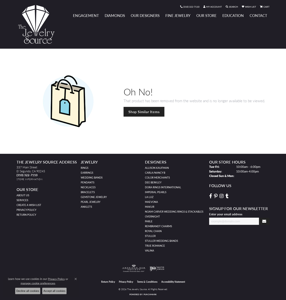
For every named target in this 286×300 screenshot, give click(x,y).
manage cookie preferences (38, 283)
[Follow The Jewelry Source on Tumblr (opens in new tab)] (226, 196)
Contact (258, 15)
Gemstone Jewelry (94, 197)
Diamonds (115, 15)
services (22, 200)
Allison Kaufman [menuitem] (157, 168)
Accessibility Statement (173, 281)
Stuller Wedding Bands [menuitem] (161, 241)
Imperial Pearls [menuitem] (155, 192)
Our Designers (145, 15)
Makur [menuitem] (149, 207)
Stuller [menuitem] (150, 236)
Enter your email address (225, 214)
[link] (189, 7)
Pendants (87, 182)
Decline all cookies (27, 290)
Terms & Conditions (147, 281)
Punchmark (150, 294)
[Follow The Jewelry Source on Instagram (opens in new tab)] (221, 196)
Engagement (86, 15)
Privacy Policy (26, 210)
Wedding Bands (92, 177)
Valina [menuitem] (149, 250)
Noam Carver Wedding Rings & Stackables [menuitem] (174, 211)
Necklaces (88, 187)
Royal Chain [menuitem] (153, 231)
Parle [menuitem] (149, 221)
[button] (212, 7)
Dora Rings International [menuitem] (163, 187)
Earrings (87, 172)
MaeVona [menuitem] (151, 202)
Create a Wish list (29, 205)
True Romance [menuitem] (155, 245)
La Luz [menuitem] (149, 197)
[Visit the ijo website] (157, 268)
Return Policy (26, 214)
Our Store (206, 15)
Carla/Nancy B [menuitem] (155, 172)
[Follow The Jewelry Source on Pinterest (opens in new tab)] (216, 196)
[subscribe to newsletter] (264, 221)
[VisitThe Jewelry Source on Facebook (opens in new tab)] (210, 196)
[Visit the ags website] (134, 268)
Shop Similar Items (144, 111)
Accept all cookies (54, 290)
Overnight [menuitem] (152, 216)
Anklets (86, 207)
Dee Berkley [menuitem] (153, 182)
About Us (23, 195)
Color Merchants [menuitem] (157, 177)
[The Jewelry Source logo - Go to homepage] (38, 24)
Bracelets (88, 192)
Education (233, 15)
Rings (84, 168)
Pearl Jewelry (90, 202)
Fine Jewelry (177, 15)
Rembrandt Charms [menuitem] (158, 226)
